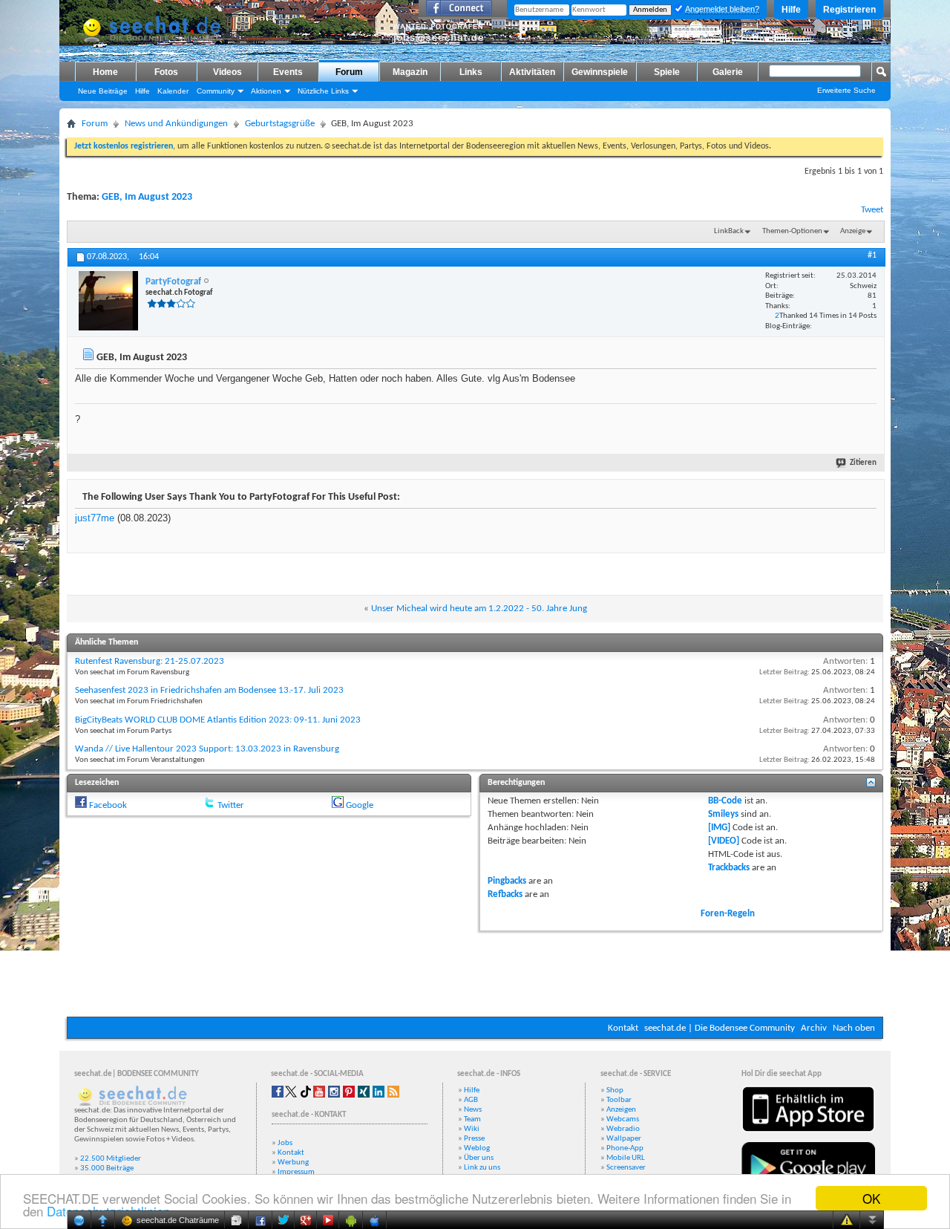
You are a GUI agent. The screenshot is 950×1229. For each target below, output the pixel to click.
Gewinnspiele (599, 72)
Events (288, 72)
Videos (227, 72)
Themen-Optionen (792, 231)
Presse (474, 1139)
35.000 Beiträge (107, 1168)
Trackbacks (729, 868)
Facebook (108, 805)
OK (871, 1198)
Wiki (471, 1129)
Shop (614, 1090)
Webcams (622, 1119)
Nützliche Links (323, 91)
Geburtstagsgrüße (280, 123)
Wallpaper (623, 1139)
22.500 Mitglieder (110, 1159)
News (473, 1110)
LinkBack (729, 231)
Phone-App (624, 1148)
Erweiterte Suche (846, 90)
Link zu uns (482, 1168)
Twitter (230, 805)
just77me (94, 518)
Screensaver (626, 1168)
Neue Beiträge (103, 91)
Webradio (623, 1129)
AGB (471, 1100)
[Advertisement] (475, 972)
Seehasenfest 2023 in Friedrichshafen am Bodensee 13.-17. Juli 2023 (209, 690)
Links (470, 72)
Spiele (667, 72)
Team (472, 1119)
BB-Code (725, 801)
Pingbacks (507, 881)
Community (216, 91)
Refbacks (505, 894)
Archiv (814, 1028)
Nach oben (854, 1028)
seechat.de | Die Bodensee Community (719, 1028)
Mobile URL (625, 1158)
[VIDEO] (723, 841)
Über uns (479, 1158)
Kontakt (623, 1028)
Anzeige (852, 231)
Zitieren (863, 463)
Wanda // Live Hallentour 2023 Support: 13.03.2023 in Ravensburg (207, 749)
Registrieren (849, 9)
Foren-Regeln (728, 914)
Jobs (285, 1143)
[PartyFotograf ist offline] (108, 300)
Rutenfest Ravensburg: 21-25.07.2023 (149, 661)
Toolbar (619, 1100)
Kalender (173, 91)
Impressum (296, 1172)
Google (359, 805)
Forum (349, 72)
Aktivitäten (532, 72)
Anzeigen (621, 1110)
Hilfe (791, 9)
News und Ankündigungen (176, 123)
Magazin (410, 72)
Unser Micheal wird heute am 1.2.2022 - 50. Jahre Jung (479, 608)
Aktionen (266, 91)
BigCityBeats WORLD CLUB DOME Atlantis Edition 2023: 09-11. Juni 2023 (218, 720)
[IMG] (719, 827)
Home (105, 72)
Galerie (727, 72)
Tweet (872, 210)
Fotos (166, 72)
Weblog (477, 1148)
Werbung (293, 1162)
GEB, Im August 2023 (147, 197)
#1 (872, 255)
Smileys (723, 814)
